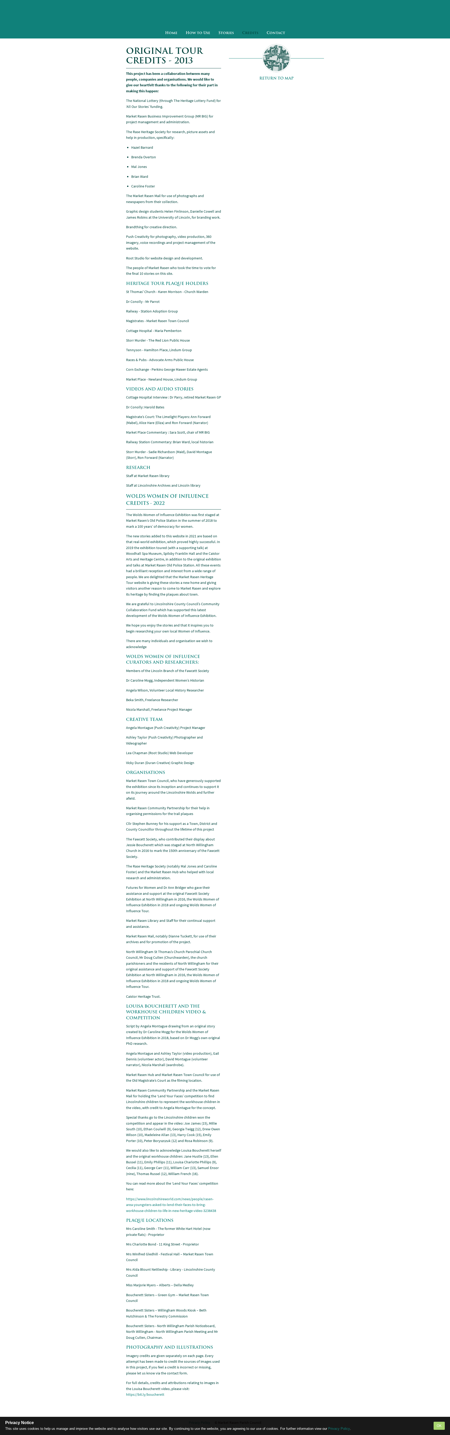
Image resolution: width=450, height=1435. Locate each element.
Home (171, 33)
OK (439, 1426)
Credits (250, 33)
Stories (226, 33)
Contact (276, 33)
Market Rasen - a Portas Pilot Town (225, 13)
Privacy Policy (339, 1429)
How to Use (198, 33)
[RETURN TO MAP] (276, 58)
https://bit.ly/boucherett (145, 1394)
